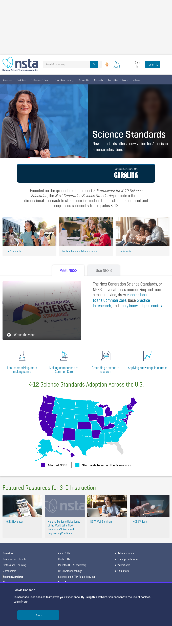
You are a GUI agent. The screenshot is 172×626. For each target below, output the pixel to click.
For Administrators (124, 553)
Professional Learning (64, 80)
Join (151, 64)
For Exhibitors (121, 571)
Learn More (20, 601)
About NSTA (64, 553)
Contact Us (64, 559)
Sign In (137, 64)
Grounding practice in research (105, 369)
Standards (98, 80)
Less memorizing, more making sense (22, 369)
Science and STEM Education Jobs (76, 577)
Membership (83, 80)
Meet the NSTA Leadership (72, 565)
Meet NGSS (68, 270)
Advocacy (137, 80)
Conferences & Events (40, 80)
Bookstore (21, 80)
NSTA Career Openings (70, 571)
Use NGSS (104, 270)
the (120, 297)
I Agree (38, 615)
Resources (7, 80)
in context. (142, 306)
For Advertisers (122, 565)
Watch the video (24, 335)
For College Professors (126, 559)
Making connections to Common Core (63, 369)
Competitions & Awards (118, 80)
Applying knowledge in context (147, 368)
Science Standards (13, 577)
